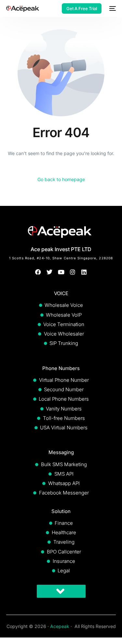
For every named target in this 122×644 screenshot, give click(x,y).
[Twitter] (50, 272)
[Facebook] (38, 272)
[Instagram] (72, 272)
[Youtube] (61, 272)
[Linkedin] (84, 272)
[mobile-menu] (112, 8)
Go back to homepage (61, 179)
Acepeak (59, 626)
